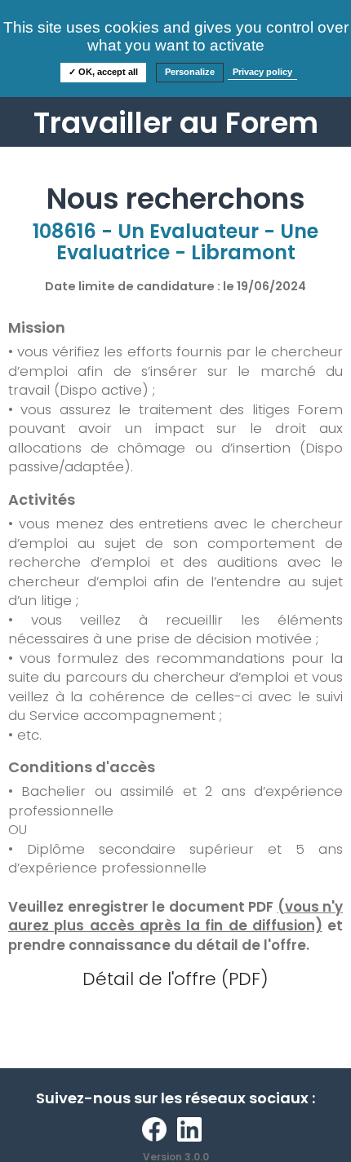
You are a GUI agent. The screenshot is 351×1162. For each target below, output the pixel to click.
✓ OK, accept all (103, 72)
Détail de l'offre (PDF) (175, 979)
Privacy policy (262, 72)
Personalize (190, 72)
